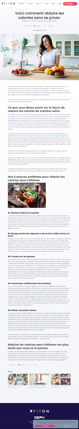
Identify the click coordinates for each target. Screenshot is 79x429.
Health (21, 4)
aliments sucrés (13, 228)
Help (53, 4)
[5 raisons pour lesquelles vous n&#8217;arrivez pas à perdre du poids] (39, 379)
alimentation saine (14, 160)
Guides (29, 3)
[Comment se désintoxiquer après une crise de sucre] (60, 379)
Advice (38, 3)
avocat (35, 326)
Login (59, 4)
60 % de (25, 263)
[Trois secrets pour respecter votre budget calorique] (18, 379)
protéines (11, 323)
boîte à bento (59, 317)
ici (33, 278)
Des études (41, 292)
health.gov (25, 140)
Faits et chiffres (39, 8)
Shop (47, 4)
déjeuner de (13, 315)
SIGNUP (70, 4)
